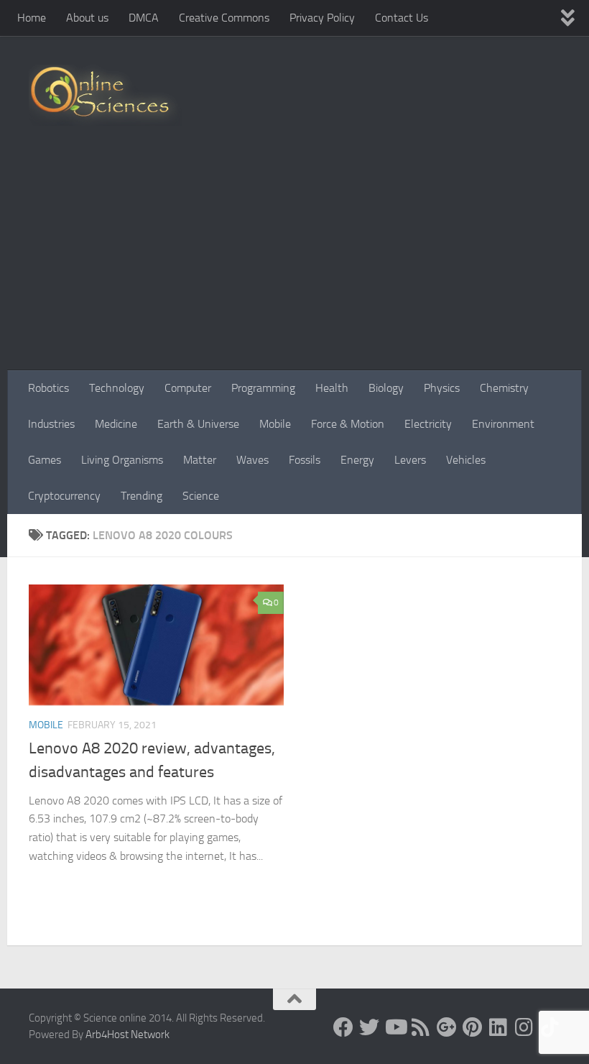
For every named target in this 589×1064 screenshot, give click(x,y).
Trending (141, 496)
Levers (410, 460)
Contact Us (401, 17)
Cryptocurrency (64, 496)
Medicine (116, 424)
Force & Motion (347, 424)
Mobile (275, 424)
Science (200, 496)
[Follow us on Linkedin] (498, 1027)
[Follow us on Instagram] (524, 1027)
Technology (116, 388)
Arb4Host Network (127, 1034)
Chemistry (504, 388)
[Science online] (343, 1027)
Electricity (428, 424)
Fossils (304, 460)
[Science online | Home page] (105, 95)
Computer (187, 388)
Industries (51, 424)
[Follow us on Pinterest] (473, 1027)
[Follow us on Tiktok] (550, 1027)
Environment (503, 424)
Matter (199, 460)
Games (44, 460)
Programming (263, 388)
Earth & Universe (198, 424)
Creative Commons (224, 17)
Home (31, 17)
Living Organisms (122, 460)
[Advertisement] (294, 262)
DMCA (144, 17)
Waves (252, 460)
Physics (442, 388)
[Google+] (447, 1027)
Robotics (48, 388)
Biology (386, 388)
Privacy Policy (322, 17)
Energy (357, 460)
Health (331, 388)
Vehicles (466, 460)
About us (87, 17)
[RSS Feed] (421, 1027)
